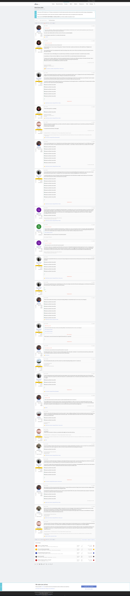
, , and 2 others (53, 166)
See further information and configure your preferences (45, 588)
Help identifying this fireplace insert (44, 552)
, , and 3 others (53, 455)
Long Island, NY (40, 421)
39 (53, 557)
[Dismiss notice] (94, 12)
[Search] (94, 4)
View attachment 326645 (48, 329)
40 (54, 557)
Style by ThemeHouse (38, 594)
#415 (94, 345)
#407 (94, 170)
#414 (94, 323)
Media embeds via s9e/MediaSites (47, 594)
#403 (94, 72)
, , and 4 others (53, 220)
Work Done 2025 (41, 556)
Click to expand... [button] (69, 334)
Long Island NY (40, 133)
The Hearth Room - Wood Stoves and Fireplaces (53, 550)
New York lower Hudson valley (41, 454)
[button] (68, 4)
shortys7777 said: (47, 243)
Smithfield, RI (40, 234)
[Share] (92, 25)
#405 (94, 122)
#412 (94, 282)
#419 (94, 411)
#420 (94, 429)
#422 (94, 459)
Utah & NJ (40, 370)
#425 (94, 521)
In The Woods (40, 85)
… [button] (49, 539)
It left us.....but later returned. (43, 545)
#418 (94, 395)
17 (44, 539)
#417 (94, 373)
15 (41, 539)
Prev (36, 23)
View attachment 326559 (48, 232)
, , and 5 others (51, 319)
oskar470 (90, 560)
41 (55, 557)
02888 (41, 151)
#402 (94, 40)
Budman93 (39, 550)
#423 (94, 485)
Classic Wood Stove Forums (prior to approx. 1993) (55, 553)
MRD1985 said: (47, 325)
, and (52, 137)
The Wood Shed (49, 557)
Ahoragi (39, 546)
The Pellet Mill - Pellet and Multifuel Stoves (51, 546)
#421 (94, 444)
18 (46, 539)
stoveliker (90, 546)
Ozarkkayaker (40, 553)
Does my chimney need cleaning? (43, 549)
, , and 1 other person (55, 68)
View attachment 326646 (48, 331)
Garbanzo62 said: (47, 226)
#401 (94, 25)
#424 (94, 506)
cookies (42, 586)
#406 (94, 141)
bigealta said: (47, 397)
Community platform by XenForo (44, 592)
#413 (94, 297)
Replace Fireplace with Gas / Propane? (44, 559)
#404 (94, 106)
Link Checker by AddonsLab (44, 593)
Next (53, 23)
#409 (94, 224)
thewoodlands (40, 557)
